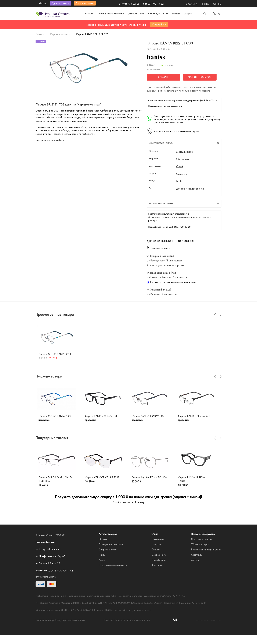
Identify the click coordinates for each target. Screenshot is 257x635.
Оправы (89, 13)
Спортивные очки (108, 549)
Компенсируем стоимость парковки (165, 265)
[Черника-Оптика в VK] (175, 621)
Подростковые (196, 188)
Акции (188, 13)
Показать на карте (160, 248)
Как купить (196, 554)
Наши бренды (159, 560)
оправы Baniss (58, 140)
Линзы (102, 554)
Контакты (217, 4)
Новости (156, 544)
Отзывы (205, 4)
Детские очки (136, 13)
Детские (180, 188)
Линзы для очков (158, 13)
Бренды (176, 13)
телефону (169, 122)
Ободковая (182, 159)
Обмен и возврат (200, 544)
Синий (179, 166)
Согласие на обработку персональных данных (60, 620)
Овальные (181, 173)
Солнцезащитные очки (111, 13)
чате (180, 122)
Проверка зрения (85, 3)
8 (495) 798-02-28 (129, 3)
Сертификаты (159, 554)
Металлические (184, 151)
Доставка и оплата (201, 539)
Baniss (179, 181)
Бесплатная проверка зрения (206, 549)
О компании (192, 4)
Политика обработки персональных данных (126, 620)
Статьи (195, 560)
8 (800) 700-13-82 (153, 3)
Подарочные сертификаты (113, 565)
